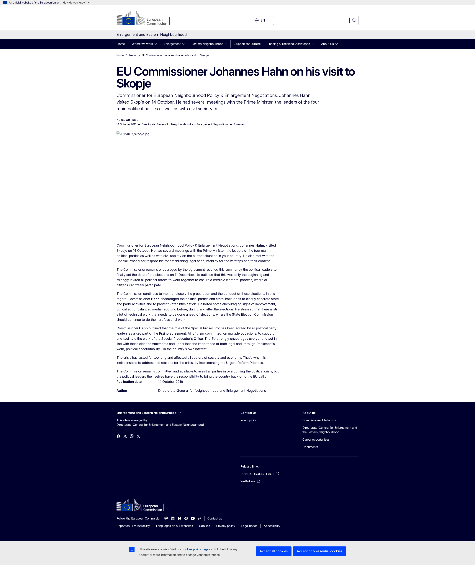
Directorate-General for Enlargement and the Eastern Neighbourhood (329, 430)
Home (121, 44)
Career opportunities (316, 439)
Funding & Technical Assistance (289, 44)
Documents (310, 447)
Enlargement (172, 44)
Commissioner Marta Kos (319, 420)
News (132, 55)
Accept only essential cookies (319, 551)
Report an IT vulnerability (133, 526)
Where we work (142, 44)
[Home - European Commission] (146, 18)
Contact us (214, 518)
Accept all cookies (274, 551)
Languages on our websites (174, 526)
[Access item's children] (157, 44)
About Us (327, 44)
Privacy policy (225, 526)
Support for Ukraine (247, 44)
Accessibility (272, 526)
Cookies (204, 526)
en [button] (262, 20)
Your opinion (248, 420)
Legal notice (249, 526)
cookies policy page (195, 549)
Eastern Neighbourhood (207, 44)
